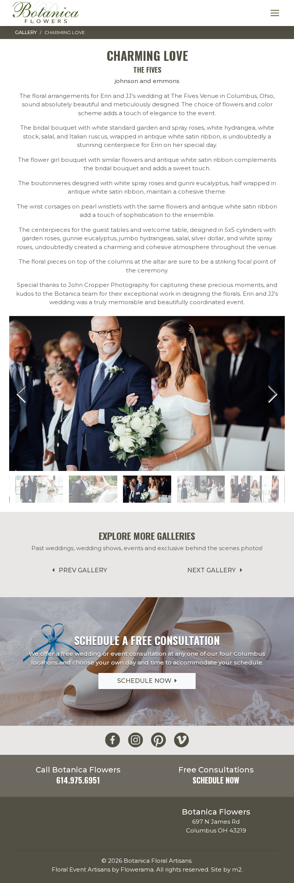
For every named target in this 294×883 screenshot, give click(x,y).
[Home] (45, 13)
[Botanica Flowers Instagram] (135, 740)
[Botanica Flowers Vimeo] (181, 740)
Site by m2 (226, 869)
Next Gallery (212, 570)
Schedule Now (146, 680)
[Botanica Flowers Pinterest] (158, 740)
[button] (272, 393)
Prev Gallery (82, 570)
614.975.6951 (78, 780)
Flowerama (137, 869)
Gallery (26, 32)
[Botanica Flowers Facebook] (112, 740)
